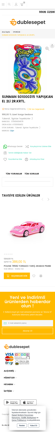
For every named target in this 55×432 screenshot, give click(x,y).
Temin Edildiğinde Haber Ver (20, 153)
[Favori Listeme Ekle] (33, 276)
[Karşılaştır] (41, 276)
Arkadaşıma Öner (37, 159)
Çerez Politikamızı (19, 420)
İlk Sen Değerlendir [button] (37, 109)
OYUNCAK (16, 32)
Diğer (12, 130)
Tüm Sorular (32, 173)
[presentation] (42, 199)
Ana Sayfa (6, 32)
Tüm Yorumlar (14, 173)
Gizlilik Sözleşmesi (28, 418)
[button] (48, 49)
